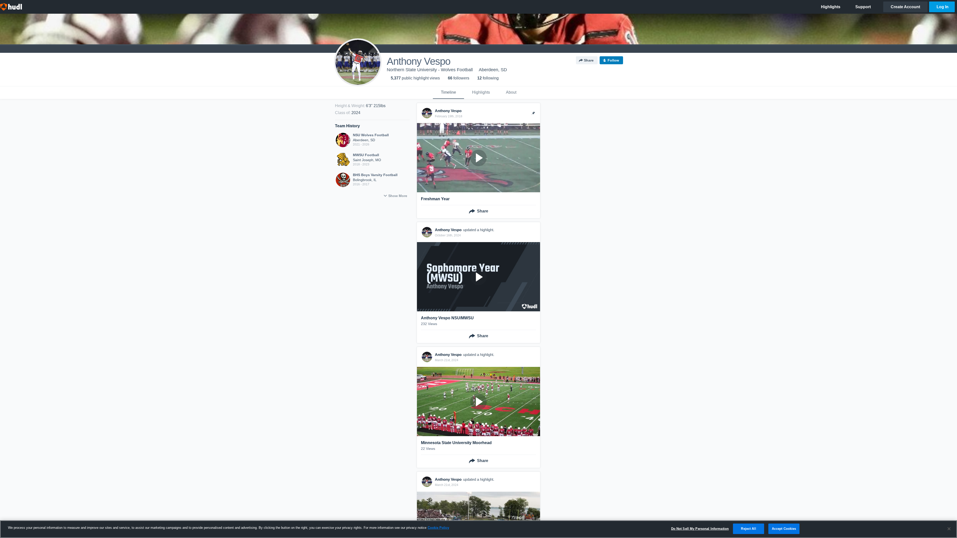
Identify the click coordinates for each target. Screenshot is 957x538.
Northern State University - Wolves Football (430, 69)
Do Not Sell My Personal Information (700, 529)
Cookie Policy (438, 528)
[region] (478, 529)
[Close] (949, 528)
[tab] (448, 92)
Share (589, 60)
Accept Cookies (784, 529)
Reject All (748, 529)
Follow (613, 60)
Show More (397, 196)
